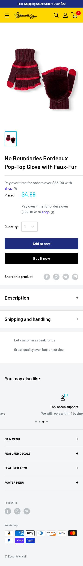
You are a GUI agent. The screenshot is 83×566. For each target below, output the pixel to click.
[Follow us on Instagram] (17, 511)
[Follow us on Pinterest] (27, 511)
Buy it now (41, 258)
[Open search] (56, 15)
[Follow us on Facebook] (8, 511)
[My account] (65, 15)
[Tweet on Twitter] (65, 276)
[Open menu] (7, 15)
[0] (74, 15)
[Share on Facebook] (47, 276)
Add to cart (41, 243)
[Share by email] (75, 276)
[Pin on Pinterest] (56, 276)
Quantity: (12, 227)
